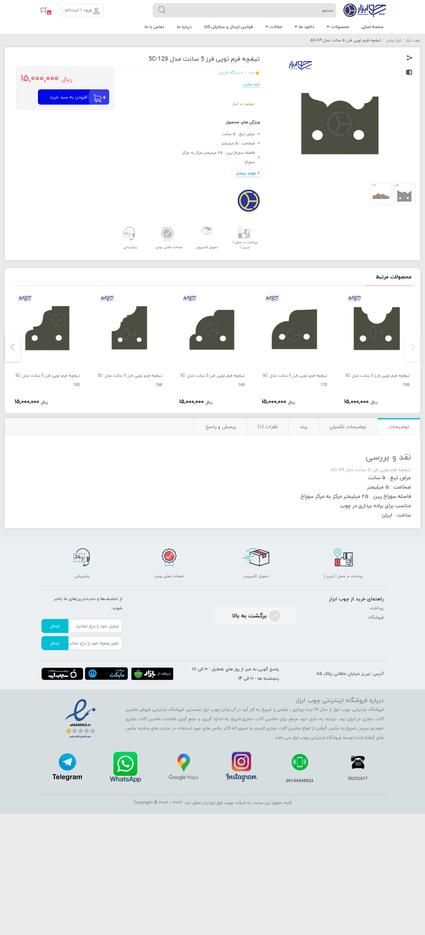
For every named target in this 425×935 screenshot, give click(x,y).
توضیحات (399, 426)
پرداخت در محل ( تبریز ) (245, 244)
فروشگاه (376, 617)
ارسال (54, 625)
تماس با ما (154, 27)
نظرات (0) (268, 426)
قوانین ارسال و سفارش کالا (228, 27)
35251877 (358, 778)
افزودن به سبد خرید (68, 97)
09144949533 (299, 780)
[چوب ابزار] (365, 10)
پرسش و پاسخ (221, 426)
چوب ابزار (413, 40)
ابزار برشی (393, 40)
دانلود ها (306, 27)
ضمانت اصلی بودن (168, 247)
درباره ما (184, 27)
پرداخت (377, 608)
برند (303, 426)
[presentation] (412, 348)
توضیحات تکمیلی (348, 426)
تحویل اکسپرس (207, 247)
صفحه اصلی (373, 27)
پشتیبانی (130, 247)
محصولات (340, 27)
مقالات (275, 27)
